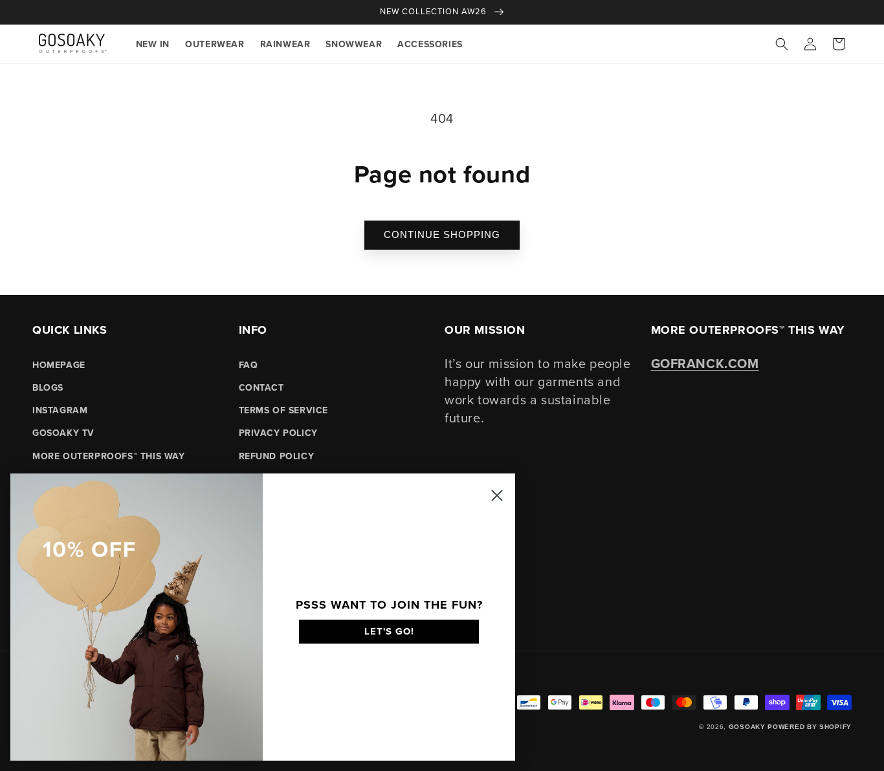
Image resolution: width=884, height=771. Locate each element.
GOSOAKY (747, 726)
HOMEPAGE (58, 364)
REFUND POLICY (277, 456)
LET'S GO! (389, 631)
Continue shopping (442, 234)
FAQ (248, 364)
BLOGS (47, 387)
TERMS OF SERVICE (284, 410)
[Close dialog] (497, 495)
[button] (782, 44)
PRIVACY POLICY (278, 432)
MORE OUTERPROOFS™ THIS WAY (108, 456)
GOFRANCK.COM (705, 363)
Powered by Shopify (810, 726)
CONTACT (261, 387)
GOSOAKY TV (63, 432)
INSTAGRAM (59, 410)
